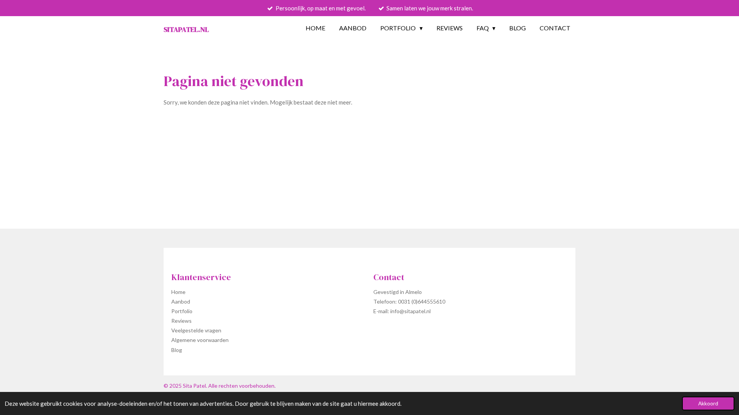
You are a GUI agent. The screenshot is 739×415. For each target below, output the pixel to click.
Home (178, 292)
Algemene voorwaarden (200, 340)
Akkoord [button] (708, 403)
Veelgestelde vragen (196, 330)
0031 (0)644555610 (421, 301)
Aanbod (180, 301)
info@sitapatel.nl (410, 311)
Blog (176, 350)
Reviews (181, 320)
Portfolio (181, 311)
